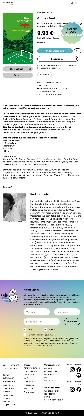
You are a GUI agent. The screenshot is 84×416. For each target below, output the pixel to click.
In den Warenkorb (55, 50)
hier (43, 345)
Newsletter (8, 395)
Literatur (44, 74)
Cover (17, 75)
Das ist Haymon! (11, 365)
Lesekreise (8, 385)
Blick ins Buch (16, 69)
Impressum (29, 385)
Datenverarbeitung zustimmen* (42, 335)
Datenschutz (30, 381)
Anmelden (72, 321)
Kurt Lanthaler (44, 13)
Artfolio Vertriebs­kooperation (9, 401)
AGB (26, 378)
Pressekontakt (10, 381)
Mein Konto (29, 388)
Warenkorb (29, 392)
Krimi (31, 329)
